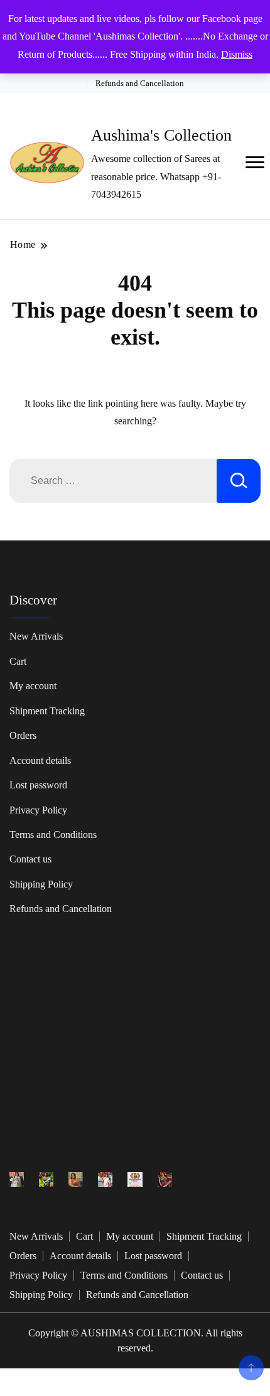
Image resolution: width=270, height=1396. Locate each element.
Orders (22, 735)
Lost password (38, 785)
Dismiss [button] (236, 54)
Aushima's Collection (161, 135)
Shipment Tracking (47, 711)
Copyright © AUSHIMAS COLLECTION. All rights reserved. (135, 1340)
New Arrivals (36, 636)
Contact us (30, 859)
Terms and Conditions (53, 834)
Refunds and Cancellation (139, 83)
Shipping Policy (41, 884)
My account (33, 685)
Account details (40, 760)
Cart (17, 661)
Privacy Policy (38, 810)
